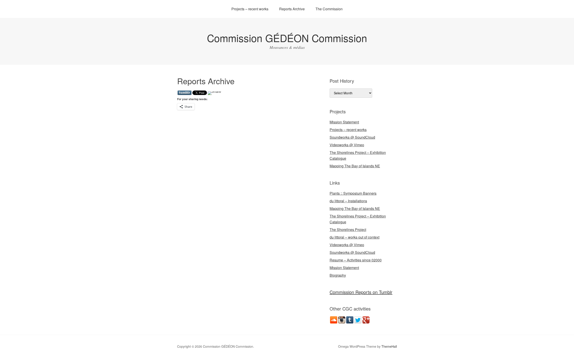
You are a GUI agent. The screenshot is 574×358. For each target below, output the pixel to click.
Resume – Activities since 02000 (356, 260)
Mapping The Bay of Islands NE (355, 165)
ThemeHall (389, 346)
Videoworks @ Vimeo (347, 144)
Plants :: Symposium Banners (353, 193)
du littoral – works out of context (354, 237)
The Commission (329, 8)
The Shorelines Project (348, 229)
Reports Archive (292, 8)
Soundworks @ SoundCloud (352, 137)
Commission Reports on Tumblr (361, 292)
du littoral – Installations (348, 200)
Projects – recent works (249, 8)
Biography (338, 275)
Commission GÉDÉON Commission (287, 37)
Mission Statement (344, 122)
